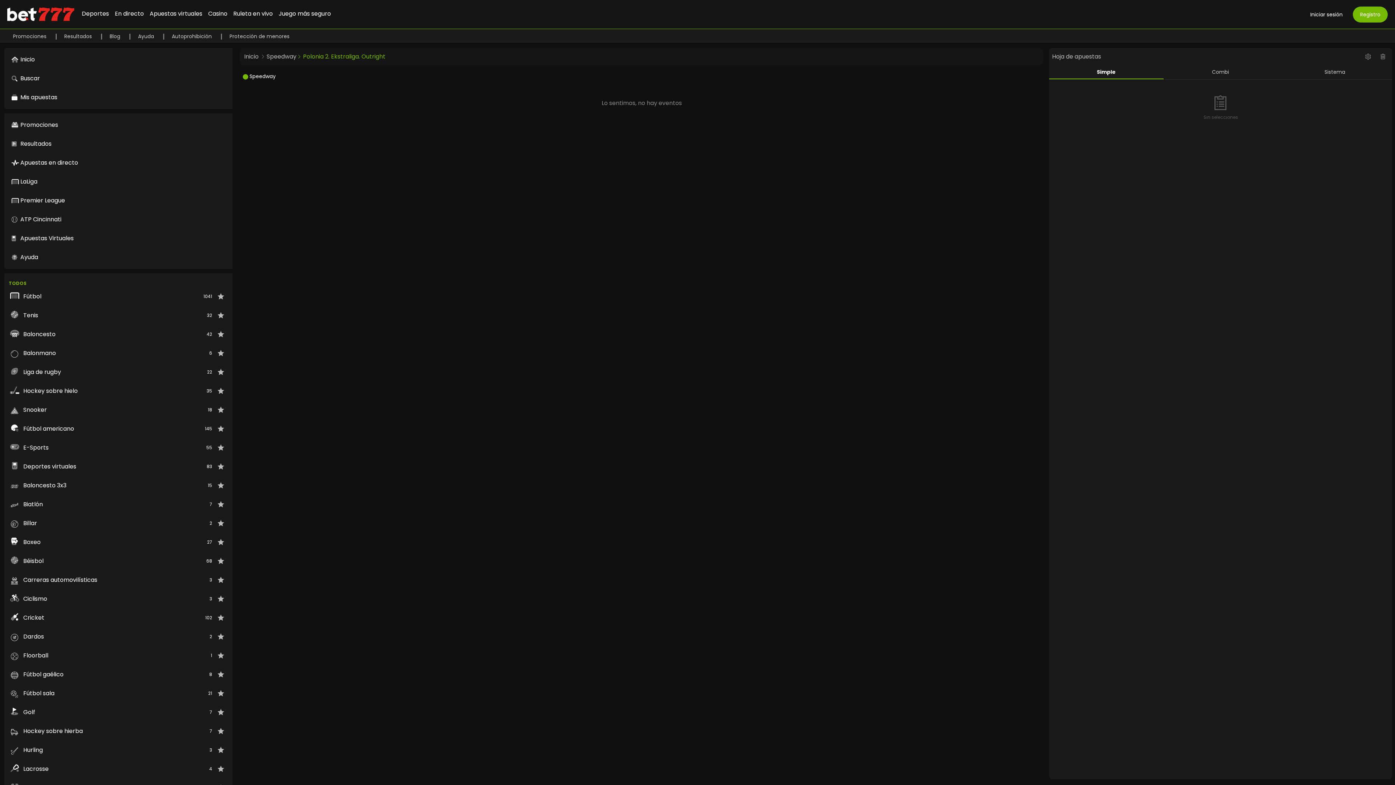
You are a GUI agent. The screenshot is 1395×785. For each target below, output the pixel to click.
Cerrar (697, 422)
